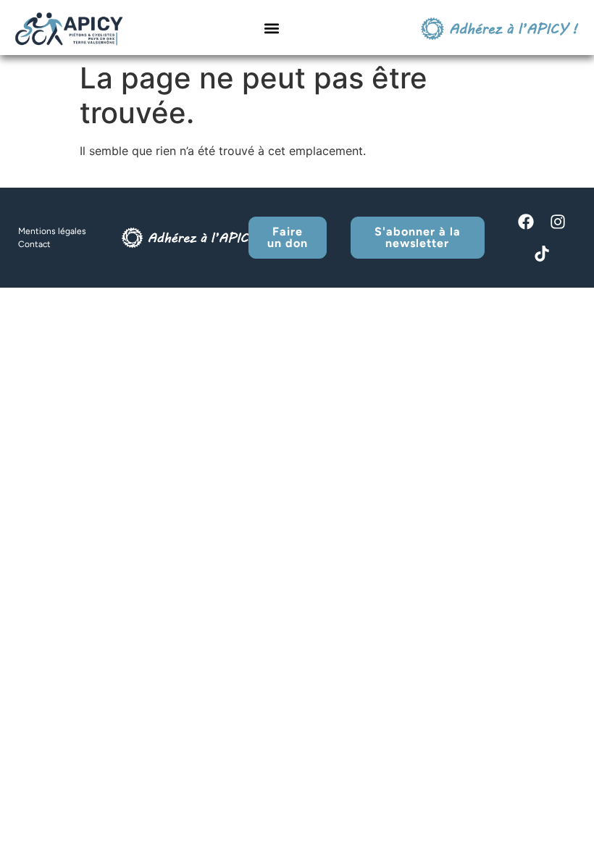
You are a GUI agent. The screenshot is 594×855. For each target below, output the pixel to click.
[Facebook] (526, 222)
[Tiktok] (542, 254)
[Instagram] (558, 222)
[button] (272, 29)
